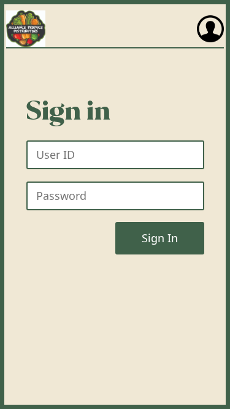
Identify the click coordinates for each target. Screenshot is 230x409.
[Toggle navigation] (210, 28)
